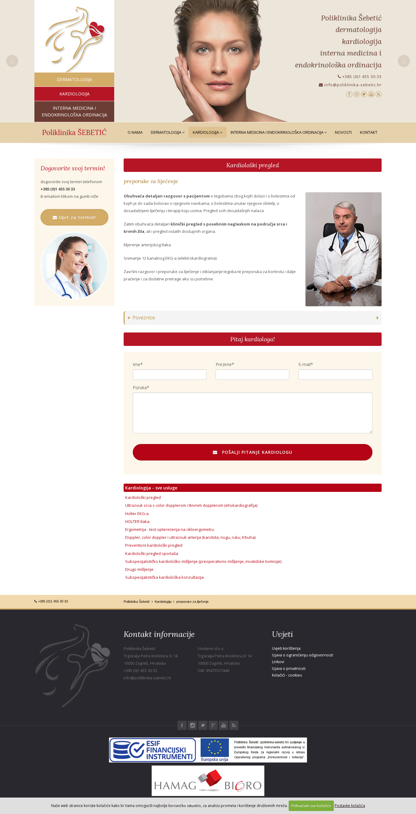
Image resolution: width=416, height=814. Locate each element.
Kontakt (368, 132)
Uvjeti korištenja (286, 648)
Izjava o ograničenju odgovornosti (302, 655)
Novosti (343, 132)
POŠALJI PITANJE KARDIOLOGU (254, 452)
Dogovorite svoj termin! (73, 168)
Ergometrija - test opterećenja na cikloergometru (169, 529)
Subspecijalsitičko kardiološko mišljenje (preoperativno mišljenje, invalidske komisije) (203, 561)
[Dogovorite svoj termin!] (74, 266)
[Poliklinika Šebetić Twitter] (364, 94)
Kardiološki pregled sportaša (151, 553)
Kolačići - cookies (287, 675)
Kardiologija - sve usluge (151, 488)
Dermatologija (166, 132)
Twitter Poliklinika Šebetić (202, 725)
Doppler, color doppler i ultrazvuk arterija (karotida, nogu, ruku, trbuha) (190, 537)
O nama (135, 132)
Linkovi (278, 661)
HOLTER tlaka (137, 521)
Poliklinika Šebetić (137, 601)
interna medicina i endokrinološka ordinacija (74, 111)
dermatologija (74, 79)
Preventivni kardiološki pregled (153, 545)
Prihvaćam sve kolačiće (311, 805)
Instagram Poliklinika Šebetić (192, 725)
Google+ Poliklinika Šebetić (213, 725)
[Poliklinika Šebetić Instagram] (357, 94)
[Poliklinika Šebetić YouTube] (371, 94)
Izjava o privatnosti (288, 668)
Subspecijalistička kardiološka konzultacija (164, 577)
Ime (136, 364)
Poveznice (143, 318)
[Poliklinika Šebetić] (74, 40)
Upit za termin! (76, 217)
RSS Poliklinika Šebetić (233, 725)
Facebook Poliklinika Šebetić (182, 725)
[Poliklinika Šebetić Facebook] (349, 94)
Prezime (224, 364)
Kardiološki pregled (252, 165)
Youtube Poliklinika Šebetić (223, 725)
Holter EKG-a (137, 513)
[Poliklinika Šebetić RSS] (378, 94)
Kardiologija (206, 132)
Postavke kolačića (350, 805)
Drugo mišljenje (139, 569)
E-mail (304, 364)
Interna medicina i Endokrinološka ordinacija (277, 132)
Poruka (140, 387)
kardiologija (74, 94)
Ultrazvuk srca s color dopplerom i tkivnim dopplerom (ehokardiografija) (191, 505)
